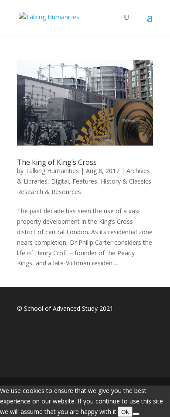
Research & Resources (49, 192)
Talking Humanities (52, 171)
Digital (60, 181)
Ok (125, 412)
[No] (136, 414)
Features (84, 181)
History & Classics (126, 181)
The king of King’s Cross (57, 162)
